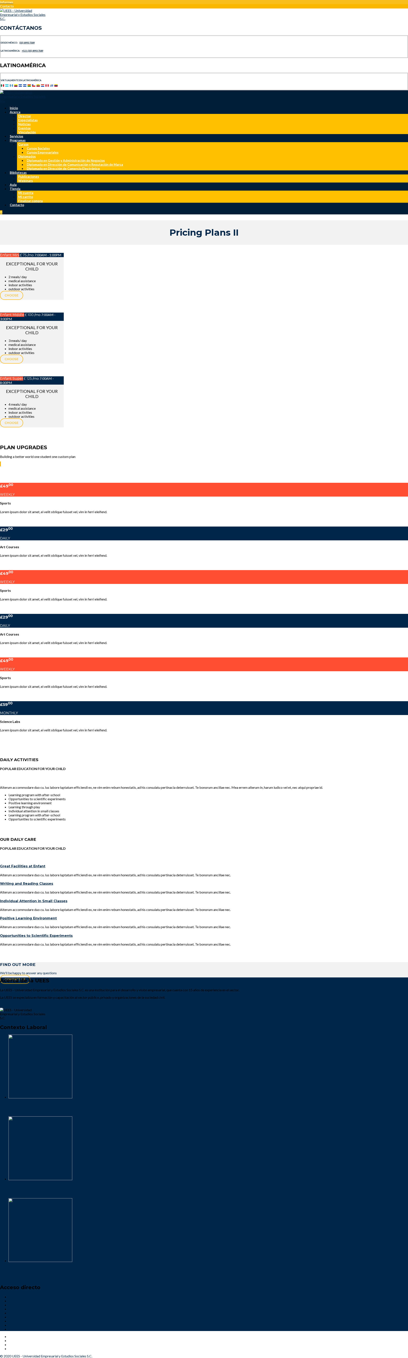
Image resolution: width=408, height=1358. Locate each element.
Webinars (25, 181)
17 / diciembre (19, 1196)
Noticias (24, 124)
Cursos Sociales (38, 148)
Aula (13, 185)
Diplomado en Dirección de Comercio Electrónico (63, 168)
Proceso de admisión (23, 1309)
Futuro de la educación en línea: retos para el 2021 (34, 1187)
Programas (18, 140)
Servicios (16, 136)
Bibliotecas (18, 172)
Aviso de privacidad (22, 1329)
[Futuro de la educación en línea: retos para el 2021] (40, 1179)
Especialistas (28, 120)
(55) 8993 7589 (27, 42)
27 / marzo (16, 1278)
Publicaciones (28, 176)
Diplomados (27, 156)
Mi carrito (25, 197)
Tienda (15, 189)
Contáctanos (17, 1317)
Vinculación (27, 132)
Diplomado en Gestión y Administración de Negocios (66, 160)
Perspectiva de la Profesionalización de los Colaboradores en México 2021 (48, 1105)
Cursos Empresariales (42, 152)
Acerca (15, 112)
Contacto (17, 205)
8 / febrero (16, 1114)
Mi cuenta (25, 193)
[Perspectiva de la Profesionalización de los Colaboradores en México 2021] (40, 1097)
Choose (11, 295)
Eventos (24, 128)
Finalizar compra (30, 201)
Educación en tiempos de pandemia (27, 1269)
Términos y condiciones (25, 1325)
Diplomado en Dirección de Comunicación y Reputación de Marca (75, 164)
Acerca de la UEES (21, 1297)
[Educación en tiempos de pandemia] (40, 1261)
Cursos (23, 144)
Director (24, 116)
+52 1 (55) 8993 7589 (32, 50)
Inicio (14, 108)
